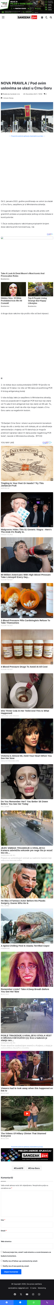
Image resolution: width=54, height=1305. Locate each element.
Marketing (42, 1288)
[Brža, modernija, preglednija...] (27, 1154)
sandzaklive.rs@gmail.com (18, 1288)
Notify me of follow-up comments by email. (20, 1261)
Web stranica (6, 1241)
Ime (3, 1220)
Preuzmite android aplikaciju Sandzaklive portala (27, 1147)
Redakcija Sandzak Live (11, 94)
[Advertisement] (27, 50)
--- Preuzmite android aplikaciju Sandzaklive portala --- (27, 136)
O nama (33, 1288)
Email (4, 1231)
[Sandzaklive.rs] (27, 17)
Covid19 (19, 1168)
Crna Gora (35, 1168)
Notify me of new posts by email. (16, 1266)
